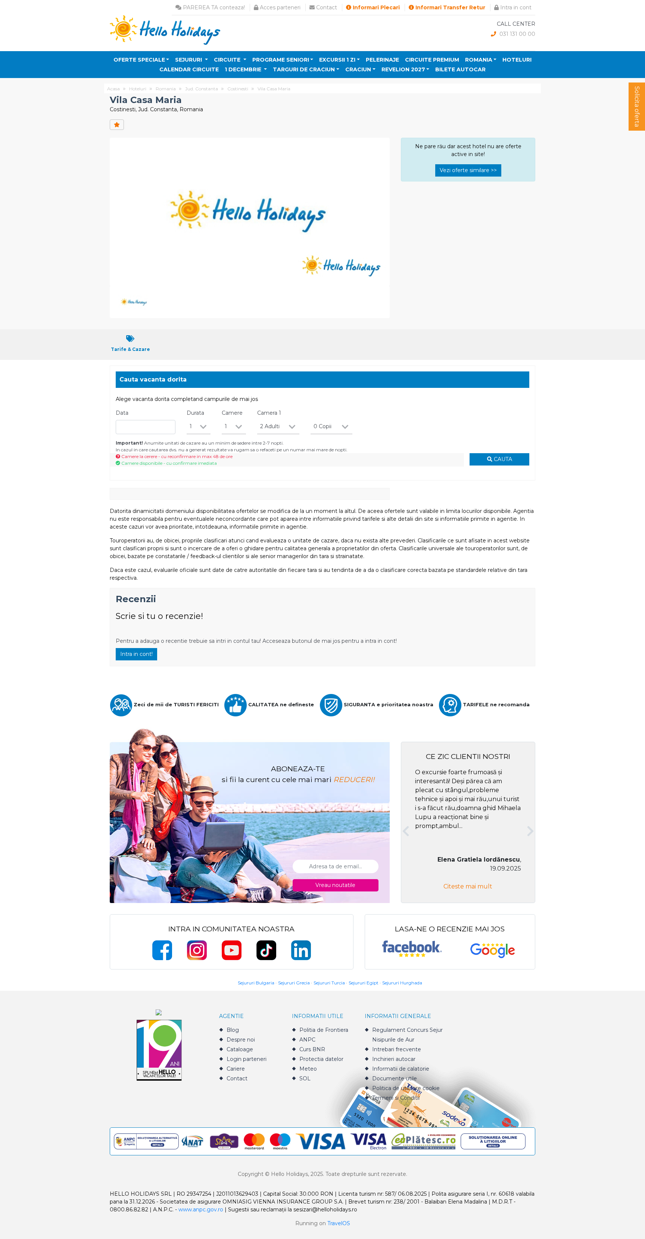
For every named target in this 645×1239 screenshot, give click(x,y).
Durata (195, 413)
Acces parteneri (279, 7)
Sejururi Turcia (329, 983)
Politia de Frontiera (323, 1030)
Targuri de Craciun (304, 69)
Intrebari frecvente (396, 1049)
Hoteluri (517, 59)
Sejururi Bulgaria (256, 983)
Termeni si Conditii (396, 1098)
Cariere (236, 1068)
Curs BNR (312, 1049)
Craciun (358, 69)
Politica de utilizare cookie (406, 1088)
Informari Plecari (375, 7)
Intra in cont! (136, 654)
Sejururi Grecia (294, 983)
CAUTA (502, 459)
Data (122, 413)
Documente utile (394, 1078)
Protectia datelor (321, 1059)
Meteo (308, 1068)
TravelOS (338, 1223)
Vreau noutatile (335, 885)
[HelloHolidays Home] (165, 29)
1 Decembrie (244, 69)
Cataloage (240, 1049)
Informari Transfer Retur (449, 7)
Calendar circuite (189, 69)
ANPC (307, 1039)
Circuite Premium (432, 59)
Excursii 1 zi (337, 59)
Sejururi (189, 59)
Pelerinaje (382, 59)
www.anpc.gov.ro (200, 1209)
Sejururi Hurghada (402, 983)
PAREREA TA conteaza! (213, 7)
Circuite (228, 59)
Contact (326, 7)
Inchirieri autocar (393, 1059)
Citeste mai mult (467, 886)
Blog (233, 1030)
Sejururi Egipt (363, 983)
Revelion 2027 (403, 69)
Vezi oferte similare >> (468, 170)
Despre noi (241, 1039)
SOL (305, 1078)
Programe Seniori (280, 59)
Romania (478, 59)
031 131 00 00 (516, 34)
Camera (269, 413)
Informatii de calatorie (400, 1068)
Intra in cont (515, 7)
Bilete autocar (460, 69)
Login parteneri (247, 1059)
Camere (232, 413)
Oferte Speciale (139, 59)
